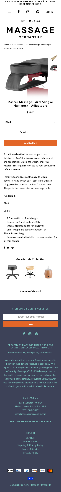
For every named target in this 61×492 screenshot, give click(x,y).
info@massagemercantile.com (30, 413)
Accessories (17, 44)
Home (6, 44)
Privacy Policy (30, 452)
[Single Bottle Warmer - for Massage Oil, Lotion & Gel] (48, 279)
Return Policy (30, 441)
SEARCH (30, 437)
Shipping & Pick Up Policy (30, 445)
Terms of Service (30, 449)
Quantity (24, 132)
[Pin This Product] (12, 247)
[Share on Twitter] (8, 247)
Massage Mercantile (40, 484)
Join (23, 20)
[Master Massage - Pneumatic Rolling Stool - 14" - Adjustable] (30, 279)
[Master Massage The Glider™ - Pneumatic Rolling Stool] (12, 279)
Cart (35, 20)
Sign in (49, 11)
